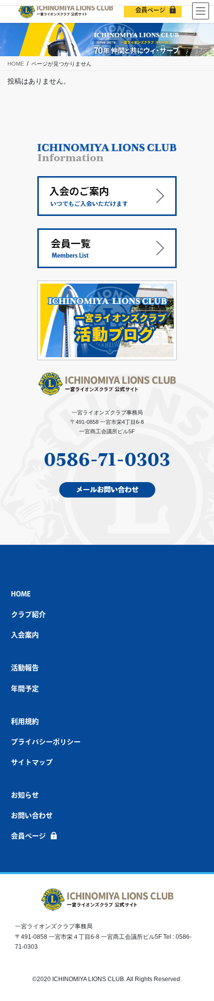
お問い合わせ (32, 815)
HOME (21, 594)
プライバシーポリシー (46, 741)
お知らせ (25, 795)
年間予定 (25, 688)
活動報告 (25, 667)
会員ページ (150, 10)
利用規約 (25, 721)
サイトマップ (32, 762)
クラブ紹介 (28, 614)
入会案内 (25, 634)
